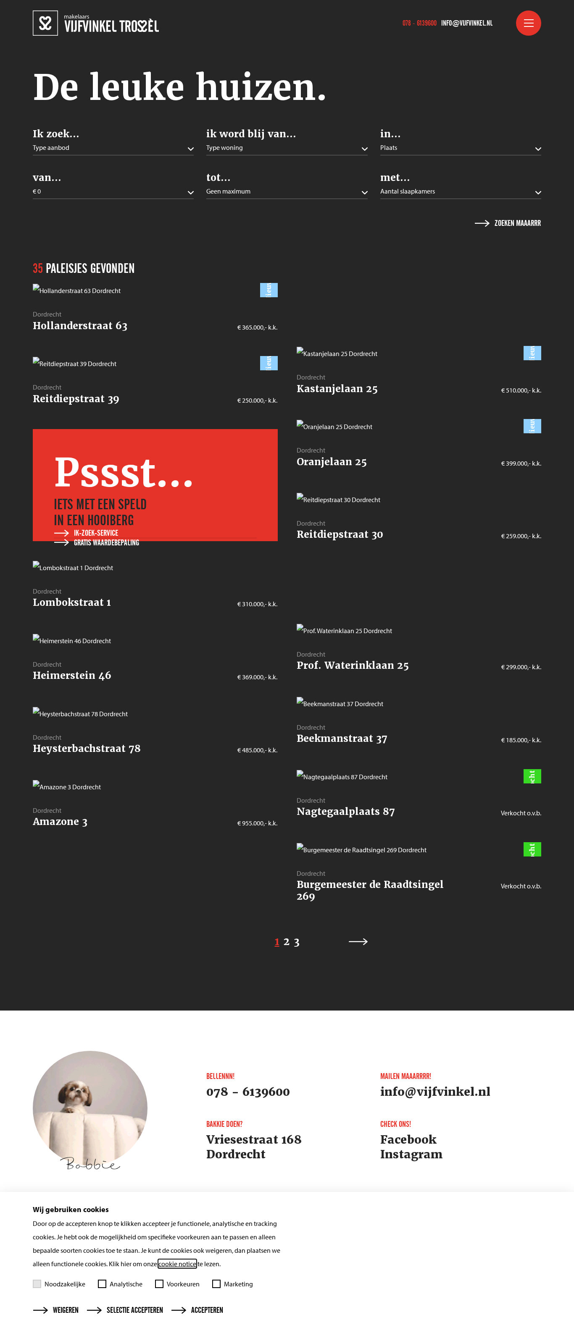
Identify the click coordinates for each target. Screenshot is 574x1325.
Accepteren (207, 1310)
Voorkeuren (183, 1284)
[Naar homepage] (96, 23)
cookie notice (177, 1264)
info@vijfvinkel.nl (466, 23)
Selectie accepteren (135, 1310)
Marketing (238, 1284)
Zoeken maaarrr (518, 223)
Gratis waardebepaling (106, 542)
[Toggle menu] (528, 23)
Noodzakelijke (65, 1284)
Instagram (411, 1154)
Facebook (408, 1140)
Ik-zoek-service (96, 533)
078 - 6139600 (420, 23)
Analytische (126, 1284)
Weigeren (66, 1310)
